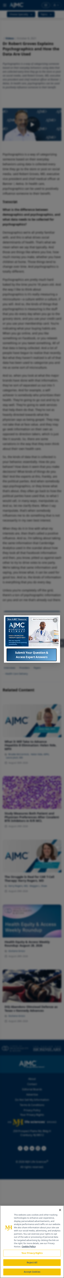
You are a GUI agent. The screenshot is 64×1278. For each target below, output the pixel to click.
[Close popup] (55, 620)
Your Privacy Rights (31, 1253)
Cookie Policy (29, 1246)
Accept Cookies (32, 1271)
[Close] (60, 1210)
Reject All (32, 1262)
